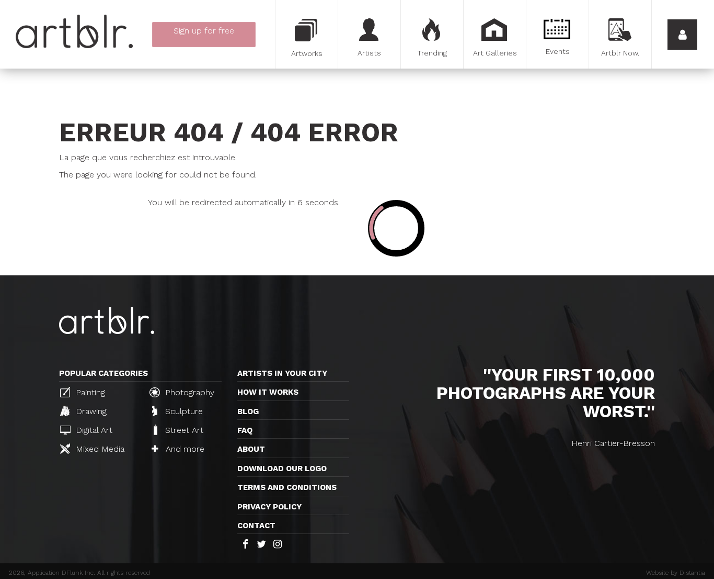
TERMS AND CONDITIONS (287, 487)
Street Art (183, 430)
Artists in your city (282, 373)
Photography (188, 392)
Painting (89, 392)
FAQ (244, 430)
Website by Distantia (675, 572)
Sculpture (183, 411)
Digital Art (92, 430)
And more (183, 449)
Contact (256, 525)
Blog (248, 411)
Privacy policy (269, 506)
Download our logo (282, 468)
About (251, 449)
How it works (267, 392)
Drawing (90, 411)
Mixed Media (98, 449)
